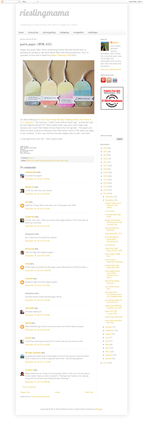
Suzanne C (29, 370)
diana (27, 264)
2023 (105, 159)
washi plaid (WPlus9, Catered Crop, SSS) (113, 307)
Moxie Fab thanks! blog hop (112, 282)
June (107, 341)
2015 (105, 187)
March (108, 352)
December (109, 197)
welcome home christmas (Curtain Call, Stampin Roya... (114, 294)
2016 (105, 183)
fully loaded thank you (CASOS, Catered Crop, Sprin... (112, 274)
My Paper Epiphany (33, 353)
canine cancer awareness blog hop (114, 261)
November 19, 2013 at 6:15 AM (37, 285)
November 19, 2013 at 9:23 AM (37, 315)
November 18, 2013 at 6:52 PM (37, 226)
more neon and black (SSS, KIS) (113, 321)
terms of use (33, 32)
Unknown (29, 279)
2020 (105, 169)
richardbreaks (30, 172)
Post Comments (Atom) (40, 397)
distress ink (30, 160)
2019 (105, 173)
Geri (26, 202)
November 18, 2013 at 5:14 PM (37, 209)
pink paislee (46, 160)
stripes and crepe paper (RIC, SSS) (112, 266)
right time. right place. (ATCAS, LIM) (113, 249)
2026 (105, 148)
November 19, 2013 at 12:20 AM (38, 270)
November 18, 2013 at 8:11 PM (37, 241)
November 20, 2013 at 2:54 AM (37, 345)
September (110, 330)
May (107, 344)
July (107, 338)
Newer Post (25, 392)
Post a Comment (29, 387)
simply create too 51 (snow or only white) (113, 205)
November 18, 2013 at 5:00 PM (37, 194)
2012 (105, 363)
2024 (105, 155)
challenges (92, 32)
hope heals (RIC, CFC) (113, 234)
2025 (105, 152)
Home (57, 392)
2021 (105, 166)
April (107, 348)
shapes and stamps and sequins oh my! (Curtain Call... (113, 222)
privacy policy (49, 32)
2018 (105, 176)
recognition (78, 32)
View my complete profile (111, 69)
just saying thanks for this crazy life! (113, 301)
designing (64, 32)
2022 (105, 162)
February (109, 355)
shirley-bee (29, 249)
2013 (105, 193)
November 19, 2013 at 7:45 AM (37, 300)
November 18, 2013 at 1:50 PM (37, 179)
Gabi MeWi (29, 308)
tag (67, 160)
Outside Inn (30, 217)
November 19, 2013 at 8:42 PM (37, 330)
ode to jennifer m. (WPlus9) (112, 229)
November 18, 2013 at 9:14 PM (37, 256)
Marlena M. (29, 187)
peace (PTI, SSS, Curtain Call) (111, 312)
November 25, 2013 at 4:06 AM (37, 382)
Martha (28, 323)
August (108, 334)
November (109, 200)
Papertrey (38, 160)
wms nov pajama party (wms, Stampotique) (111, 239)
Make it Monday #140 (61, 55)
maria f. (116, 43)
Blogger (99, 409)
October (108, 327)
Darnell (28, 338)
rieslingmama (44, 12)
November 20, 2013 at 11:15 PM (38, 362)
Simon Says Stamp (58, 160)
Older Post (89, 392)
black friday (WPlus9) (113, 317)
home (21, 32)
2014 (105, 190)
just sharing (110, 245)
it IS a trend (109, 211)
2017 (105, 180)
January (108, 358)
